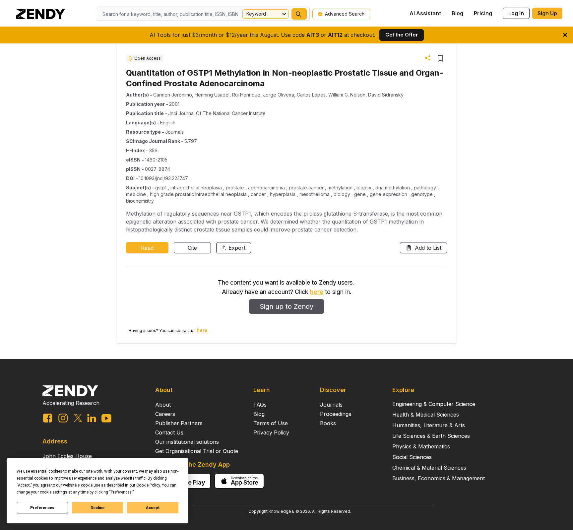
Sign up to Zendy (286, 306)
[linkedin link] (91, 418)
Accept (153, 507)
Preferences (42, 507)
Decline (97, 507)
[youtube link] (106, 418)
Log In (516, 13)
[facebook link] (47, 418)
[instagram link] (63, 418)
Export (236, 247)
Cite (192, 247)
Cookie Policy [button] (148, 485)
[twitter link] (78, 418)
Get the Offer (401, 35)
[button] (299, 14)
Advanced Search (344, 14)
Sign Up (547, 13)
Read (147, 247)
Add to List (428, 247)
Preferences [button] (121, 492)
